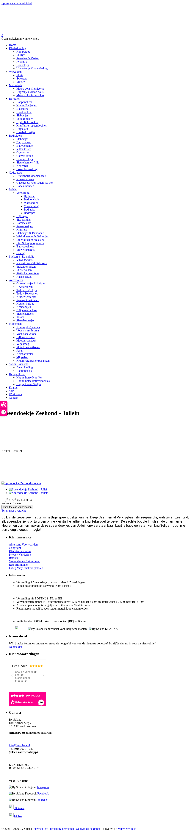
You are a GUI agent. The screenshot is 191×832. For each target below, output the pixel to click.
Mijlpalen (22, 357)
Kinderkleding (17, 48)
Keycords (22, 165)
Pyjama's (21, 61)
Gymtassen (22, 152)
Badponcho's (31, 199)
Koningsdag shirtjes (28, 327)
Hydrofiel (29, 196)
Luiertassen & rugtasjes (30, 239)
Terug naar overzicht (13, 510)
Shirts (19, 75)
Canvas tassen (24, 155)
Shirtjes (20, 55)
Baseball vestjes (25, 132)
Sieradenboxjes (25, 320)
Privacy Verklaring (20, 554)
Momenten (15, 323)
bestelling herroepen (62, 828)
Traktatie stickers (26, 266)
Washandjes (31, 202)
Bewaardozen (24, 286)
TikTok (18, 816)
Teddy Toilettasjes (27, 293)
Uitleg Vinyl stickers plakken (26, 568)
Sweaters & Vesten (27, 58)
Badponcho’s (24, 102)
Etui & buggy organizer (30, 243)
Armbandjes (23, 307)
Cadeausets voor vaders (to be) (34, 182)
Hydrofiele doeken (27, 122)
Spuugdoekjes (24, 118)
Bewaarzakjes (24, 159)
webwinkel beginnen (88, 828)
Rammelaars (23, 223)
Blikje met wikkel (26, 310)
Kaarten (13, 387)
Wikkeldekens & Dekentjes (32, 236)
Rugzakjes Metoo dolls (29, 92)
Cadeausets (15, 172)
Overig (20, 253)
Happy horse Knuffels (29, 377)
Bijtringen (22, 216)
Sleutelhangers (25, 313)
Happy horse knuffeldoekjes (33, 380)
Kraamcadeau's (25, 179)
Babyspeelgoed (25, 246)
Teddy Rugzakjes (26, 290)
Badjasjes (29, 209)
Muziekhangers (25, 249)
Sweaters (21, 78)
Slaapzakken (23, 219)
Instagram (43, 787)
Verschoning (31, 206)
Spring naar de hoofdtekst (16, 3)
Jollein (13, 189)
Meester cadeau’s (26, 340)
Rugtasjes (22, 128)
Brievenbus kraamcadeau (31, 175)
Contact (13, 397)
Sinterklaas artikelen (28, 347)
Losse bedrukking (26, 169)
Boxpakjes (22, 65)
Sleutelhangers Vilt (27, 162)
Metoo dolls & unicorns (30, 88)
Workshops (15, 394)
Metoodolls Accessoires (30, 95)
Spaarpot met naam (27, 300)
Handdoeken (24, 112)
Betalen (13, 558)
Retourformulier (18, 564)
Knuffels (21, 229)
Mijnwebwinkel (127, 828)
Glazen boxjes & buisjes (30, 283)
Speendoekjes (24, 226)
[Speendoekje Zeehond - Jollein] (21, 483)
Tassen (20, 317)
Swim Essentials (18, 364)
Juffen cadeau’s (25, 337)
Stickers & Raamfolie (21, 256)
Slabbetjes (22, 115)
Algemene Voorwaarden (23, 544)
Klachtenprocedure (20, 551)
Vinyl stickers (24, 259)
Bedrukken (15, 135)
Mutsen (20, 81)
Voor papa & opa (26, 333)
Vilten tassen (23, 149)
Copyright (15, 547)
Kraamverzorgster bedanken (33, 360)
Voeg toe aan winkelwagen (17, 507)
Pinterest (19, 808)
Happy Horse (17, 374)
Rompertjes (23, 51)
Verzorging (22, 192)
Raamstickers (24, 276)
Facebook (43, 793)
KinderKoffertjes (26, 296)
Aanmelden (16, 646)
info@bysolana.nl (19, 745)
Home (12, 44)
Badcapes (22, 108)
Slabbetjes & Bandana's (30, 233)
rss (46, 828)
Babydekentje (24, 145)
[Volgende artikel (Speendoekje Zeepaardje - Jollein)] (95, 467)
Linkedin (41, 799)
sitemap (38, 828)
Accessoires (16, 280)
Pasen (19, 350)
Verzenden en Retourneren (24, 561)
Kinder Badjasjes (26, 105)
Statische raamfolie (27, 273)
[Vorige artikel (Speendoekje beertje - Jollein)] (95, 435)
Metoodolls (15, 85)
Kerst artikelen (25, 354)
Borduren (14, 98)
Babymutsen (23, 142)
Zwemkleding (24, 367)
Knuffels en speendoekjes (31, 125)
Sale (11, 390)
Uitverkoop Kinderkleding (32, 68)
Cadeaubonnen (25, 186)
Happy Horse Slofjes (28, 384)
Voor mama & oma (27, 330)
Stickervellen (24, 270)
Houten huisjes (25, 303)
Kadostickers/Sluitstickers (31, 263)
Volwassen (15, 71)
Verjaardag (22, 343)
